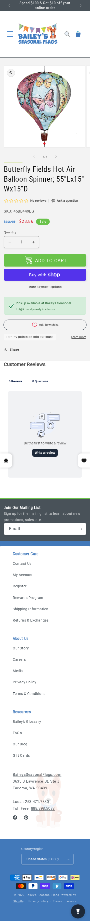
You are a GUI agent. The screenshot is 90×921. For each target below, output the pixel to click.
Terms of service (65, 901)
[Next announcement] (80, 5)
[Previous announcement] (9, 5)
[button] (10, 33)
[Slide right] (56, 156)
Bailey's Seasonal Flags (42, 895)
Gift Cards (21, 755)
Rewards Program (28, 598)
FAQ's (17, 733)
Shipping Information (30, 609)
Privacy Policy (24, 682)
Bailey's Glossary (27, 722)
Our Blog (20, 744)
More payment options (45, 287)
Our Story (21, 648)
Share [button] (14, 349)
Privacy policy (38, 901)
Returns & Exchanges (30, 620)
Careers (19, 659)
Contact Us (22, 563)
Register (20, 586)
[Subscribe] (80, 529)
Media (18, 671)
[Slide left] (34, 156)
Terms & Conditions (29, 694)
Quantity (10, 232)
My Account (23, 575)
